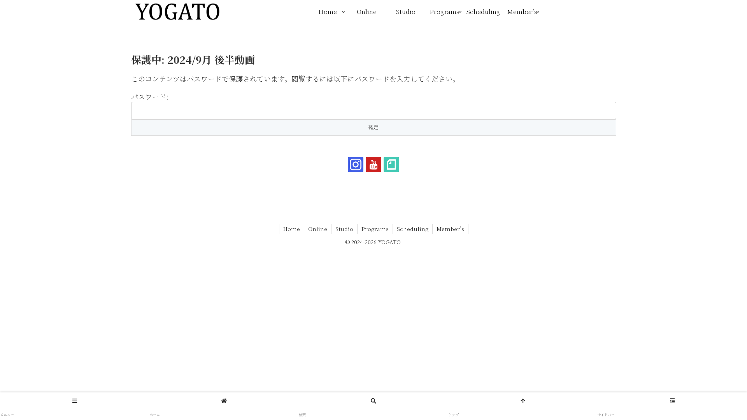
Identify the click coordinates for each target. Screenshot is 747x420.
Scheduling (412, 229)
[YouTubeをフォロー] (373, 164)
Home (291, 229)
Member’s (450, 229)
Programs (375, 229)
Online (317, 229)
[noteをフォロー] (391, 164)
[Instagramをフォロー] (355, 164)
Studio (344, 229)
